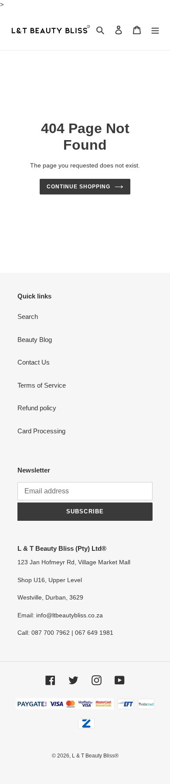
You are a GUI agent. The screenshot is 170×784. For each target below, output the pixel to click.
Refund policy (36, 408)
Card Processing (41, 431)
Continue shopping (78, 187)
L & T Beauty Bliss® (95, 756)
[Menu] (155, 29)
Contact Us (33, 362)
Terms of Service (41, 385)
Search (27, 316)
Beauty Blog (34, 339)
